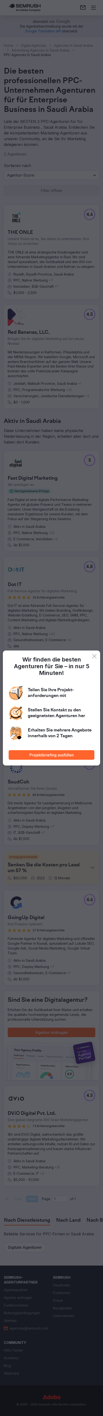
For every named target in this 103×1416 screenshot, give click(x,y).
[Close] (94, 656)
